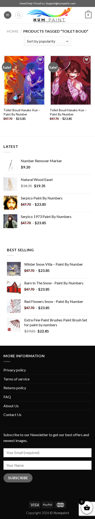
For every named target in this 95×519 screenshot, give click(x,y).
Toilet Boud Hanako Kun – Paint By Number (21, 112)
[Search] (19, 15)
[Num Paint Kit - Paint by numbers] (49, 15)
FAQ (7, 397)
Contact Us (12, 414)
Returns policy (14, 387)
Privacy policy (14, 370)
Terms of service (16, 379)
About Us (11, 406)
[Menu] (7, 15)
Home (12, 31)
